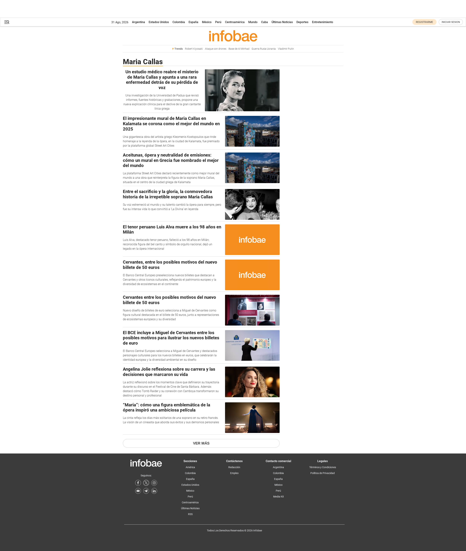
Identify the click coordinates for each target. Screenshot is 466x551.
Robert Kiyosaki (194, 48)
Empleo (234, 473)
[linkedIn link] (154, 491)
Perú (218, 22)
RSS (190, 514)
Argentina (138, 22)
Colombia (178, 22)
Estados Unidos (159, 22)
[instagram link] (154, 483)
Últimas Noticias (282, 22)
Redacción (234, 467)
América (190, 467)
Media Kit (278, 496)
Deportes (302, 22)
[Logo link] (233, 35)
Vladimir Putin (286, 48)
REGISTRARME (424, 22)
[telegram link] (146, 491)
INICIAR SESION (451, 22)
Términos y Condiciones (322, 467)
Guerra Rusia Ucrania (264, 48)
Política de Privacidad (322, 473)
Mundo (252, 22)
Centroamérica (235, 22)
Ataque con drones (215, 48)
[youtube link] (138, 491)
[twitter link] (146, 483)
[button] (6, 22)
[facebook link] (138, 483)
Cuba (264, 22)
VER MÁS (201, 443)
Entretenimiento (322, 22)
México (206, 22)
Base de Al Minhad (239, 48)
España (193, 22)
